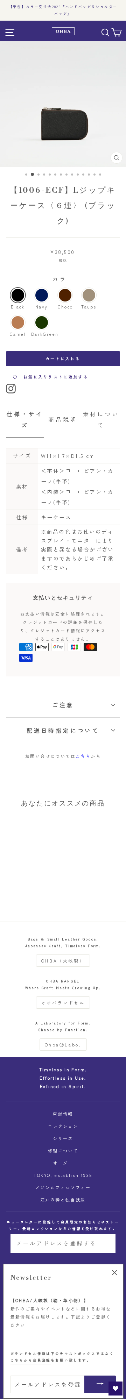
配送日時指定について (63, 730)
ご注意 (63, 705)
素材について (101, 419)
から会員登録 (30, 1360)
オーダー (63, 1163)
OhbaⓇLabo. (63, 1045)
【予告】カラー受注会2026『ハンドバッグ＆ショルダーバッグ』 (63, 10)
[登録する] (105, 1243)
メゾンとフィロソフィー (63, 1187)
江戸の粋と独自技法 (63, 1199)
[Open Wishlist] (115, 1389)
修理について (63, 1150)
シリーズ (63, 1138)
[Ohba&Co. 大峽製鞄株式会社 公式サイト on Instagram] (11, 388)
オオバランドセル (63, 1003)
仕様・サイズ (25, 419)
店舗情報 (63, 1114)
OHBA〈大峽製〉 (63, 961)
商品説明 (62, 419)
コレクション (63, 1126)
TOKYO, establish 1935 (63, 1175)
